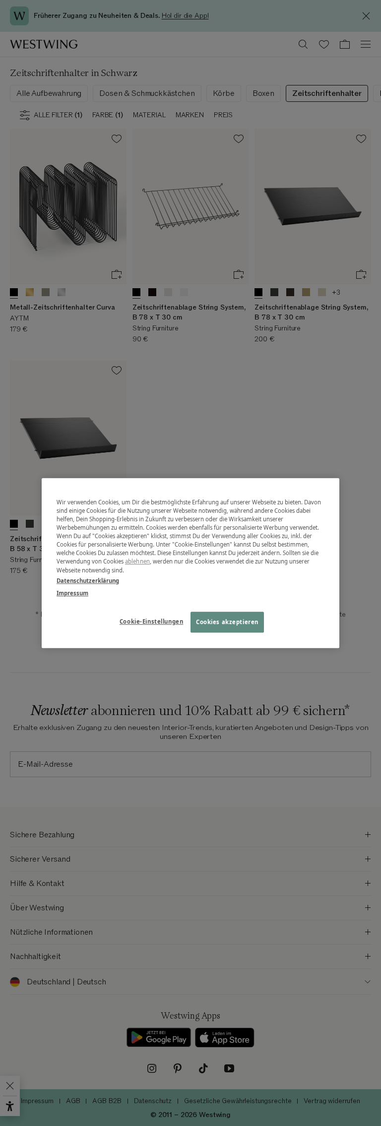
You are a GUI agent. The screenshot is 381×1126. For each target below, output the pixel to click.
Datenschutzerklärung (88, 580)
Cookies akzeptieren (227, 622)
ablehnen (137, 561)
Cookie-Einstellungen (151, 621)
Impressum (72, 593)
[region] (190, 563)
